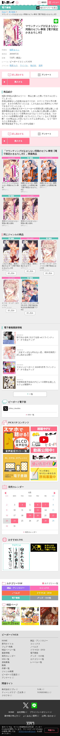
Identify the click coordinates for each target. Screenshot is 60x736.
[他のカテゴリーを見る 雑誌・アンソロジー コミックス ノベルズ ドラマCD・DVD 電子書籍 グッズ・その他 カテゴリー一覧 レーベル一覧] (46, 7)
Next (54, 493)
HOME (5, 641)
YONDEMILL (43, 692)
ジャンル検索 (8, 671)
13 (38, 510)
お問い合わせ (47, 716)
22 (53, 515)
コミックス (44, 588)
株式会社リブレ (8, 689)
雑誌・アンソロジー (16, 588)
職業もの (13, 66)
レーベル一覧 (36, 662)
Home (4, 12)
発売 (43, 2)
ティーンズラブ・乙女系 (12, 692)
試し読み (11, 273)
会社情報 (21, 712)
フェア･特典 (7, 647)
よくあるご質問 (30, 716)
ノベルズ (16, 593)
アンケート (46, 75)
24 (14, 521)
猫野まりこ (14, 50)
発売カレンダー (31, 532)
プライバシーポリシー (27, 731)
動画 (4, 665)
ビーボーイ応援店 (9, 675)
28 (45, 521)
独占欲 (33, 66)
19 (30, 515)
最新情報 (6, 653)
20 (38, 515)
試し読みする (18, 75)
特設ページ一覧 (8, 650)
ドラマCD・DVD (44, 593)
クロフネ (6, 695)
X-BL (39, 689)
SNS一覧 (31, 415)
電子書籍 (12, 12)
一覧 (31, 394)
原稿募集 (6, 662)
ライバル (24, 66)
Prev (5, 493)
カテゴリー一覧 (51, 583)
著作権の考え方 (11, 716)
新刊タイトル (8, 644)
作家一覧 (6, 668)
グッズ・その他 (44, 598)
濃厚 (41, 66)
